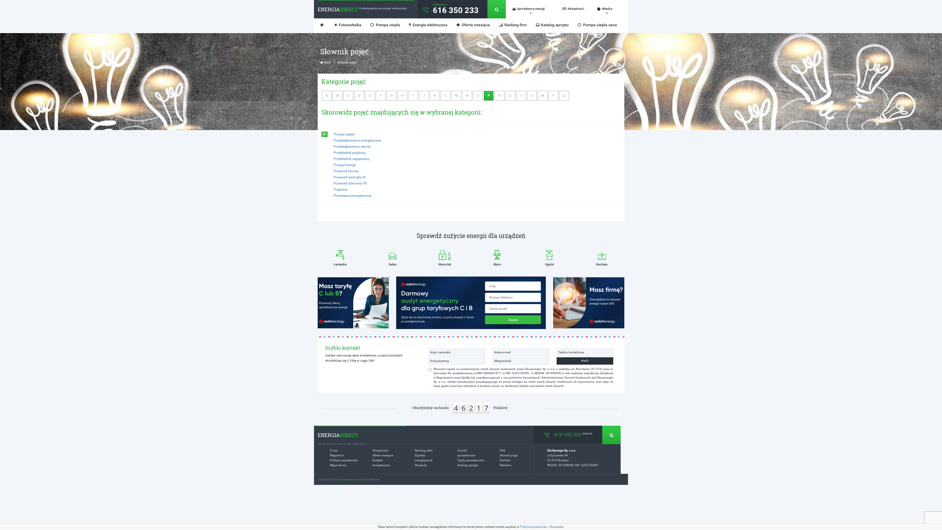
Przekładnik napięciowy (351, 159)
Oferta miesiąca (475, 25)
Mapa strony (338, 465)
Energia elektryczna (429, 25)
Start (326, 62)
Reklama (505, 465)
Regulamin (337, 455)
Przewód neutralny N (350, 177)
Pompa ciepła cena (599, 25)
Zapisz (513, 320)
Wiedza (607, 9)
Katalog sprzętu (555, 25)
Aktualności (575, 9)
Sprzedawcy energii (531, 9)
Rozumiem (557, 527)
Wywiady (421, 465)
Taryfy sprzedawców (470, 460)
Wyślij (585, 360)
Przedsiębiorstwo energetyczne (357, 140)
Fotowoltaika (350, 25)
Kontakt (505, 460)
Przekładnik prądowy (350, 153)
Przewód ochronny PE (350, 183)
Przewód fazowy (346, 171)
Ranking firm (515, 25)
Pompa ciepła (387, 25)
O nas (334, 450)
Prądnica (340, 189)
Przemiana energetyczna (352, 196)
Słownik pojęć (509, 455)
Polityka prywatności (344, 460)
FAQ (502, 450)
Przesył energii (345, 165)
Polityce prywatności (533, 527)
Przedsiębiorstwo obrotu (352, 146)
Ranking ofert (423, 450)
